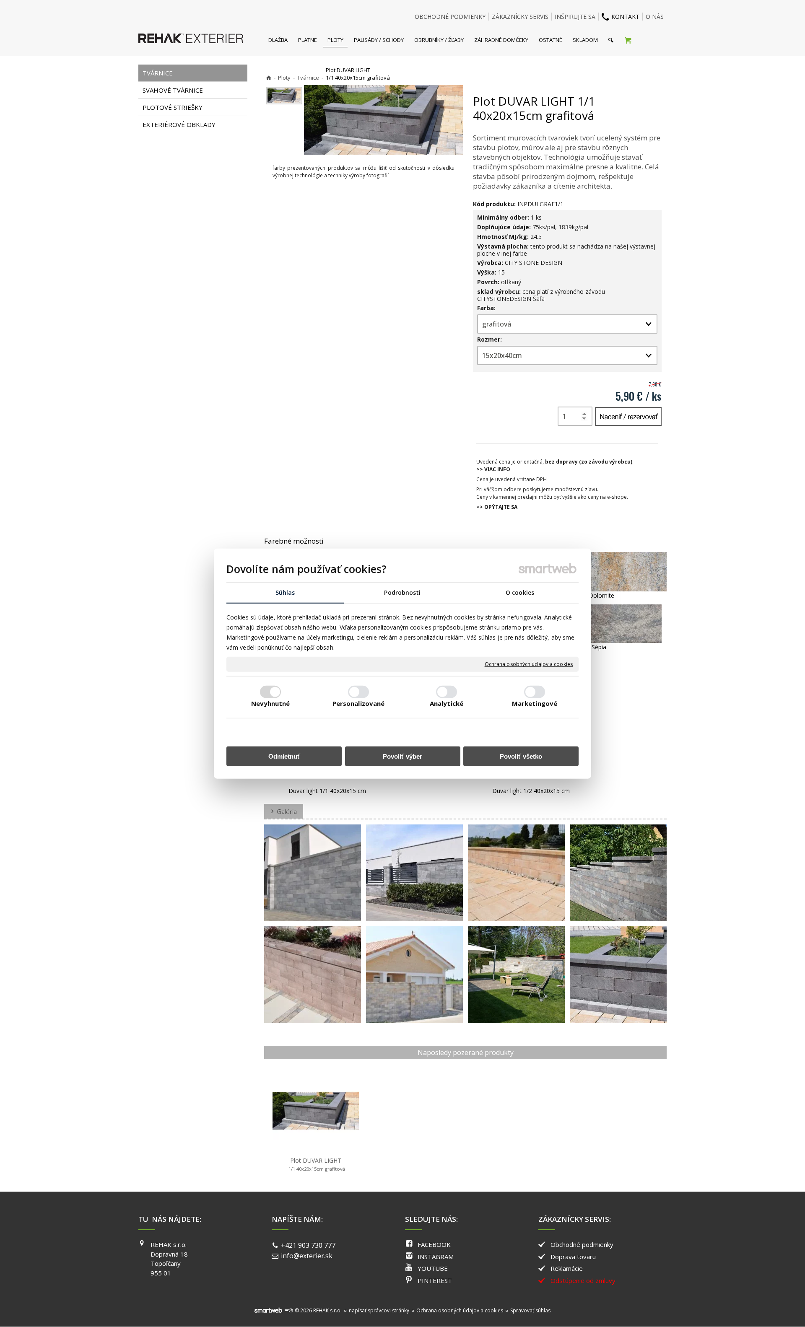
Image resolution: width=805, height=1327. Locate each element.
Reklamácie (567, 1268)
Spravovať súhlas (530, 1310)
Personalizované (358, 703)
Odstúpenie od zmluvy (583, 1280)
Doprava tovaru (573, 1256)
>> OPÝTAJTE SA (496, 507)
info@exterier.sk (306, 1255)
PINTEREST (435, 1280)
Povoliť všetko (521, 756)
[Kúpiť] (628, 416)
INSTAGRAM (436, 1256)
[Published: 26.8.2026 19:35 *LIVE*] (288, 1310)
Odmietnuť (284, 756)
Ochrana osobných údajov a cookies (529, 664)
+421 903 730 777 (308, 1245)
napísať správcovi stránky (379, 1310)
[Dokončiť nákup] (628, 39)
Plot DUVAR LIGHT (316, 1164)
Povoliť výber (402, 756)
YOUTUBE (433, 1268)
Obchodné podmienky (582, 1244)
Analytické (446, 703)
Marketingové (534, 703)
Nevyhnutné (270, 703)
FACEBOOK (434, 1244)
